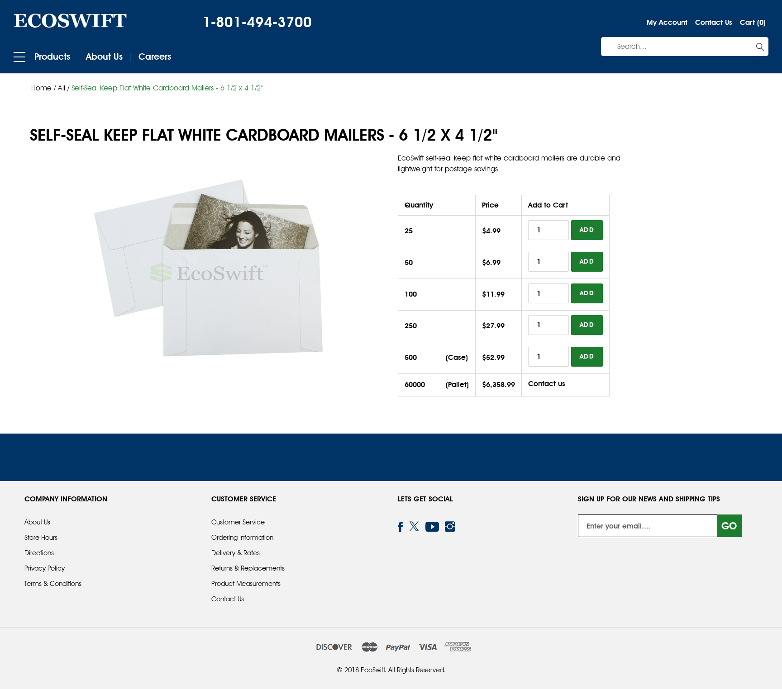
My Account (667, 22)
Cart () (753, 22)
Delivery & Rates (235, 553)
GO (729, 526)
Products (52, 56)
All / (65, 88)
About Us (104, 56)
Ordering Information (242, 537)
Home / (43, 88)
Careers (154, 56)
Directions (39, 553)
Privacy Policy (44, 568)
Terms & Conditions (52, 584)
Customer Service (238, 522)
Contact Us (713, 22)
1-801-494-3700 (257, 22)
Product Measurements (246, 584)
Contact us (546, 383)
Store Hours (40, 537)
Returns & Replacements (248, 568)
